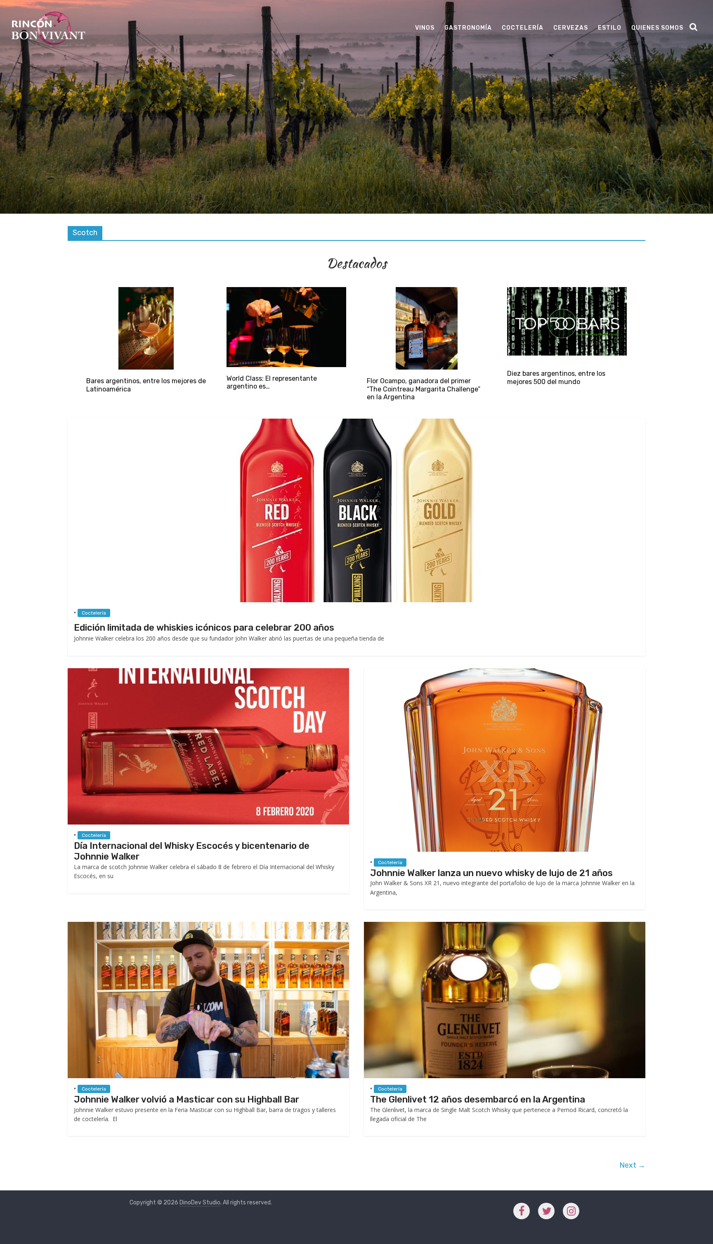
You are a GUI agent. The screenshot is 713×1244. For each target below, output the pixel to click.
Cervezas (570, 27)
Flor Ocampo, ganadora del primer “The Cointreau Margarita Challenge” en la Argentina (423, 389)
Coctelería (522, 27)
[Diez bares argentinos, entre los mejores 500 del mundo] (567, 291)
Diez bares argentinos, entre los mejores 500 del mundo (556, 377)
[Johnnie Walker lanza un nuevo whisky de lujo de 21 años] (504, 672)
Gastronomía (468, 27)
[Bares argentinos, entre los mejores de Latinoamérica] (145, 291)
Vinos (424, 27)
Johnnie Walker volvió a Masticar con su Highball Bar (186, 1099)
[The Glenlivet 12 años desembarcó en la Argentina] (504, 926)
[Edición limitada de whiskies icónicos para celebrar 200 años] (356, 422)
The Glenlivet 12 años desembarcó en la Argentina (477, 1099)
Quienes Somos (657, 27)
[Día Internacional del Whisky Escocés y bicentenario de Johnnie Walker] (208, 672)
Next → (632, 1165)
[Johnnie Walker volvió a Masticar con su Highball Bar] (208, 926)
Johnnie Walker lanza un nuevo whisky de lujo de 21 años (491, 873)
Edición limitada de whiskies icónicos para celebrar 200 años (204, 627)
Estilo (609, 27)
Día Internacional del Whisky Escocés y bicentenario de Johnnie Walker (191, 851)
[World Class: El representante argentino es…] (286, 291)
